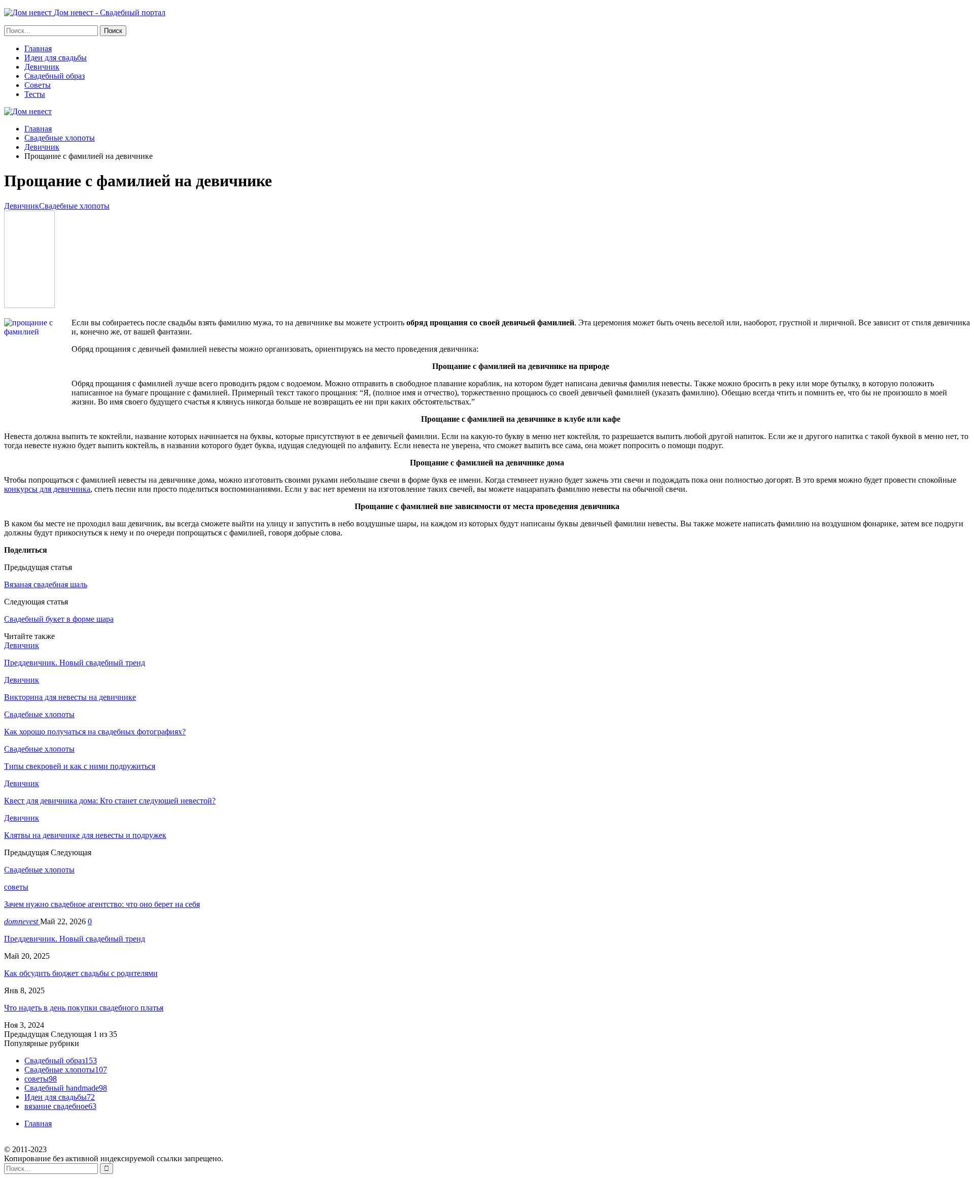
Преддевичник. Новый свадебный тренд (74, 938)
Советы (37, 85)
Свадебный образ (54, 76)
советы (16, 887)
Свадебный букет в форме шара (59, 619)
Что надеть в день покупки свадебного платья (83, 1007)
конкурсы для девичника (47, 489)
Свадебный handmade (65, 1088)
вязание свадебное (60, 1106)
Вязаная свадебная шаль (45, 584)
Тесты (34, 94)
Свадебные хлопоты (74, 205)
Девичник (41, 66)
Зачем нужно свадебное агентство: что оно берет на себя (102, 904)
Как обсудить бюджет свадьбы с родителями (81, 973)
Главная (38, 48)
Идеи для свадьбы (55, 57)
